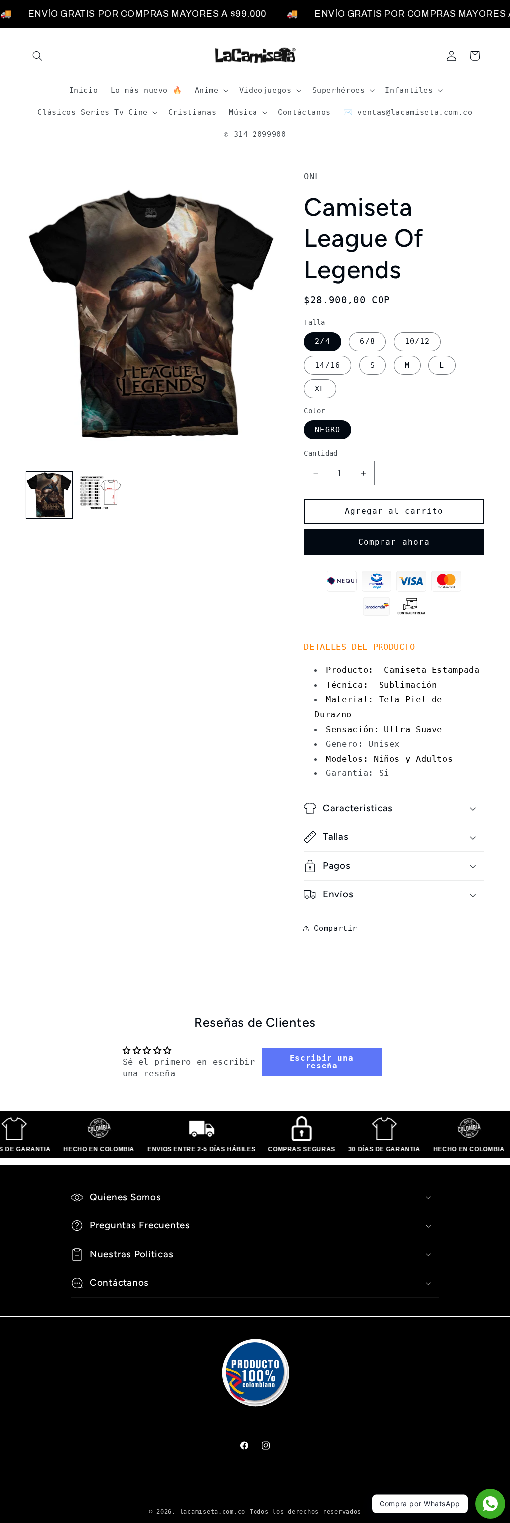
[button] (37, 55)
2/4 (322, 341)
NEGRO (327, 429)
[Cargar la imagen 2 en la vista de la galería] (101, 495)
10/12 (417, 341)
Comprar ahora (394, 542)
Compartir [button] (335, 928)
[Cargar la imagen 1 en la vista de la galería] (49, 495)
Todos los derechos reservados (305, 1511)
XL (320, 388)
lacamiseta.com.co (213, 1511)
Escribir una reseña (322, 1061)
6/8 (367, 341)
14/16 (327, 365)
